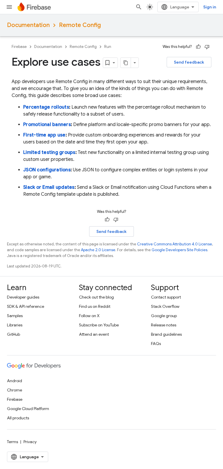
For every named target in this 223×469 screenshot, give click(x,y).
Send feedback (189, 62)
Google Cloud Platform (28, 408)
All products (18, 418)
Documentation (28, 25)
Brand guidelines (166, 334)
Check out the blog (96, 297)
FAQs (156, 343)
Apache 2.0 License (98, 249)
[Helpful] (198, 46)
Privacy (30, 441)
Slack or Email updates (49, 187)
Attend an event (94, 334)
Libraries (14, 325)
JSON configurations (47, 170)
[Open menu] (9, 7)
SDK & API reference (25, 306)
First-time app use (44, 135)
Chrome (14, 390)
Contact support (166, 297)
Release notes (163, 325)
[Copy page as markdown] (126, 63)
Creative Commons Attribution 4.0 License (174, 244)
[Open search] (138, 6)
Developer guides (23, 297)
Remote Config (80, 25)
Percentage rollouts (46, 107)
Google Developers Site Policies (179, 249)
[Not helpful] (207, 46)
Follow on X (89, 315)
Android (14, 380)
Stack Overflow (165, 306)
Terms (12, 441)
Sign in (209, 7)
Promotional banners (47, 124)
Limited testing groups (49, 152)
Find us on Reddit (94, 306)
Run (107, 46)
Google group (164, 315)
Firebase (19, 46)
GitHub (13, 334)
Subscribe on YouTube (99, 325)
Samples (15, 315)
